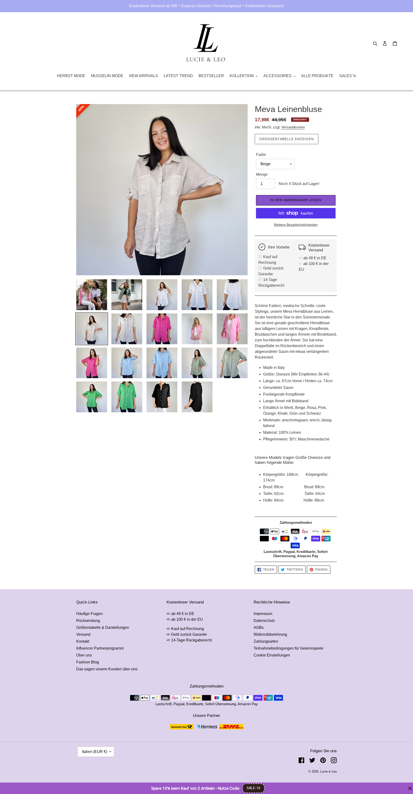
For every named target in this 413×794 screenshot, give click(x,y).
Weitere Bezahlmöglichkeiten (296, 225)
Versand (83, 634)
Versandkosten (293, 127)
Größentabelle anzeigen (286, 139)
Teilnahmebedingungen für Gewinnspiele (288, 648)
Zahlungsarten (266, 641)
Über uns (84, 655)
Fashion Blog (87, 662)
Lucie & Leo (328, 771)
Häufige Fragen (89, 614)
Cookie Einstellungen (272, 655)
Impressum (263, 614)
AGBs (259, 627)
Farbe (261, 155)
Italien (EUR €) (94, 752)
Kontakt (82, 641)
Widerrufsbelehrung (270, 634)
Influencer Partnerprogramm (100, 648)
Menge (262, 174)
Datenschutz (264, 621)
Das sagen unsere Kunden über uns (106, 669)
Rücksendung (88, 621)
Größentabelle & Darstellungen (102, 627)
